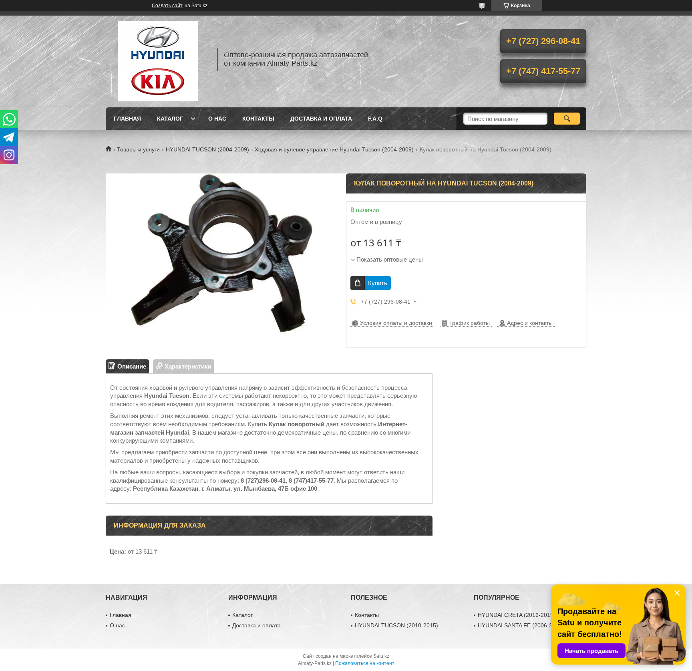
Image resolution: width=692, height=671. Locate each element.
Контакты (258, 118)
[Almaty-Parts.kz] (158, 59)
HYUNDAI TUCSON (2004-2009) (207, 149)
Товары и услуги (138, 149)
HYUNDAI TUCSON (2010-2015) (396, 625)
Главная (127, 118)
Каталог (170, 118)
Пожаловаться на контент (364, 663)
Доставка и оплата (321, 118)
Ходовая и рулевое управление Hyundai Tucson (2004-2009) (334, 149)
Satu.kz (381, 656)
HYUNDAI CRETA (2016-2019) (516, 615)
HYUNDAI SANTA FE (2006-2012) (521, 625)
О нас (217, 118)
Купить (377, 283)
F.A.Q (375, 118)
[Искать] (567, 119)
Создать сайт (167, 5)
